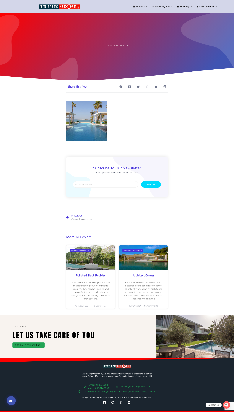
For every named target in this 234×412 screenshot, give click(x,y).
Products (140, 6)
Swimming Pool (162, 6)
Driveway (185, 6)
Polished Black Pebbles (90, 275)
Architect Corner (143, 275)
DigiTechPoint (146, 398)
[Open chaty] (226, 405)
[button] (121, 87)
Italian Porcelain (207, 6)
